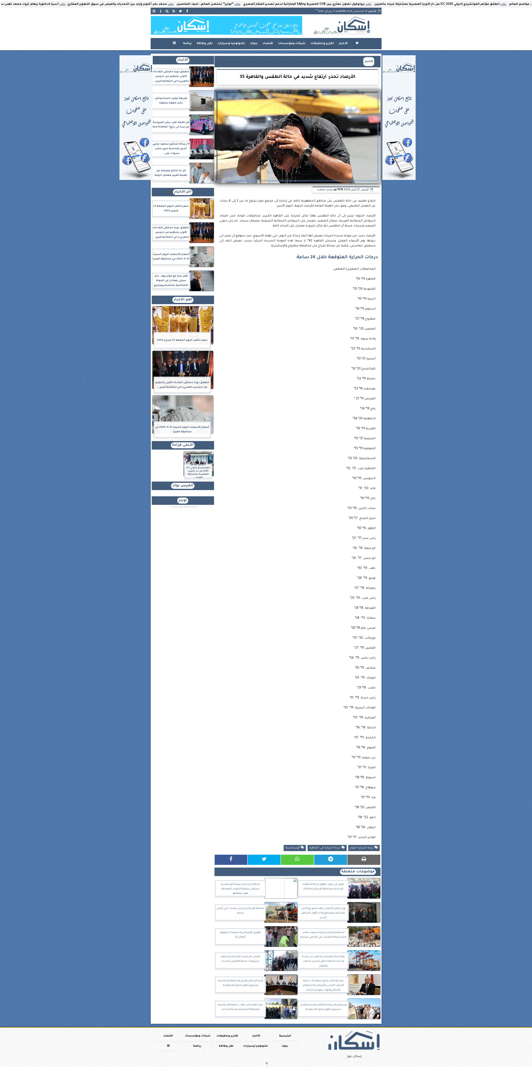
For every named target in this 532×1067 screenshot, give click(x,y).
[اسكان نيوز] (226, 25)
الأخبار (343, 43)
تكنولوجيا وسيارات (231, 43)
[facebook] (187, 11)
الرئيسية (285, 1036)
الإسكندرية (293, 848)
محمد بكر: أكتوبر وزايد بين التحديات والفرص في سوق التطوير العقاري (175, 4)
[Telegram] (330, 860)
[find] (167, 11)
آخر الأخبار (182, 192)
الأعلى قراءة (182, 445)
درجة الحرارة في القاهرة (325, 848)
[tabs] (154, 11)
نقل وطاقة (205, 43)
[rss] (174, 11)
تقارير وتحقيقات (322, 43)
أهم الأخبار (183, 300)
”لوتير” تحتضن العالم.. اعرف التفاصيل (263, 4)
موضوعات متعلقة (358, 872)
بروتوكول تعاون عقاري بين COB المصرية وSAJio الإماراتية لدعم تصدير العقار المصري (362, 4)
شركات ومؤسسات (291, 43)
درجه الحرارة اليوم (362, 848)
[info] (160, 11)
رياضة (187, 43)
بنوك (253, 43)
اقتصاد (267, 43)
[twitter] (180, 11)
